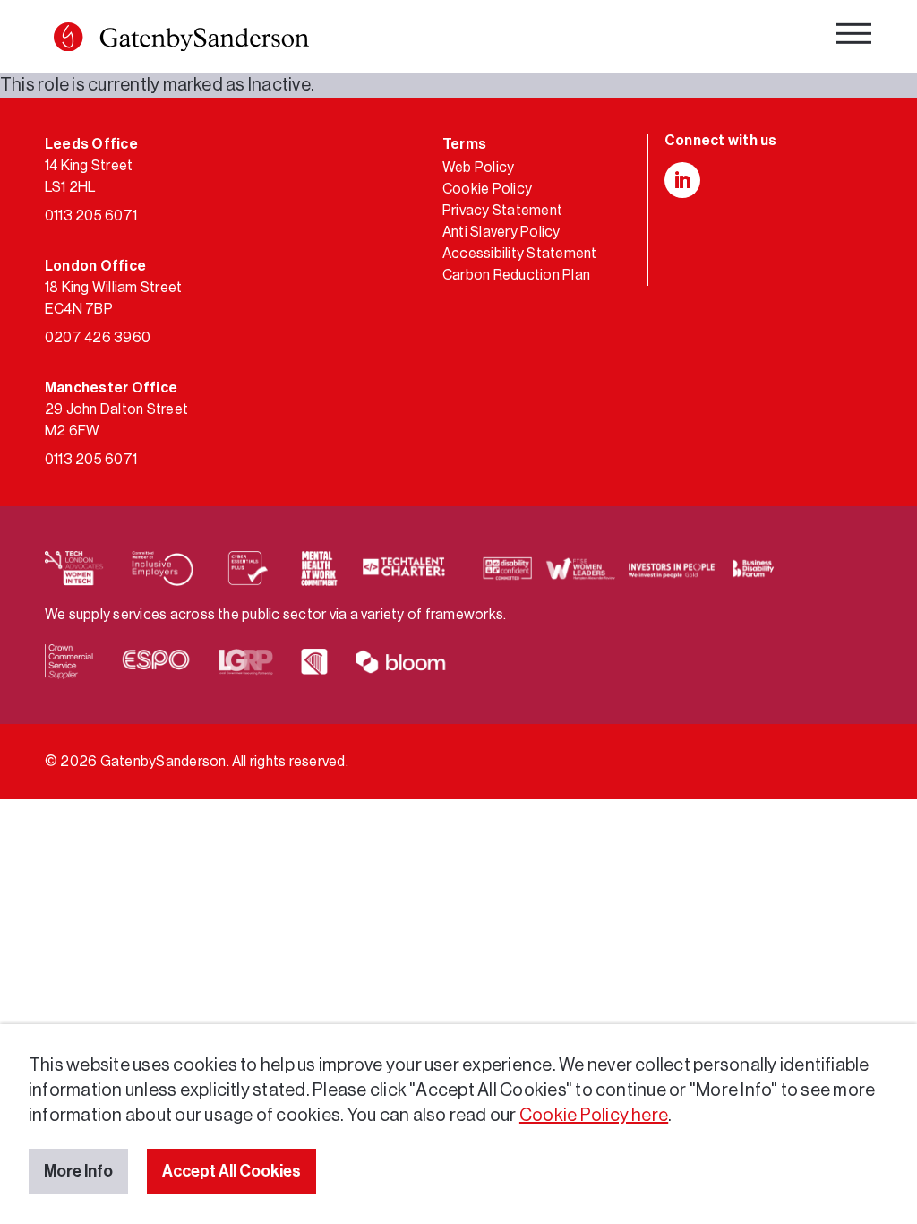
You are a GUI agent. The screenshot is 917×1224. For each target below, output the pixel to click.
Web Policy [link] (478, 167)
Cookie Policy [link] (487, 189)
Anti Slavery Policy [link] (501, 232)
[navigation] (853, 38)
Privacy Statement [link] (502, 210)
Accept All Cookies (231, 1171)
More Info (78, 1171)
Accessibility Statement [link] (519, 253)
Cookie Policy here (593, 1116)
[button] (68, 36)
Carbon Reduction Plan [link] (516, 275)
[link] (181, 40)
